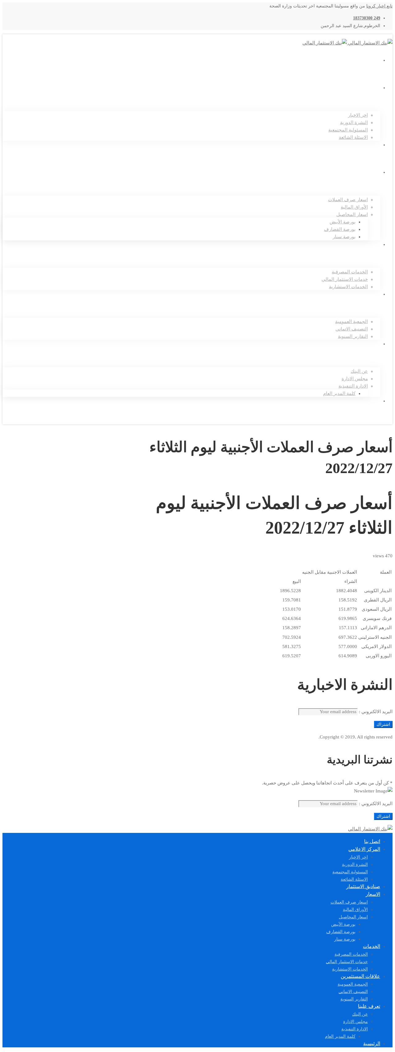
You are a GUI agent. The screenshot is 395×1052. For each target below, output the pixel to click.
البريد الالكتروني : (375, 711)
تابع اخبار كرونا (379, 6)
